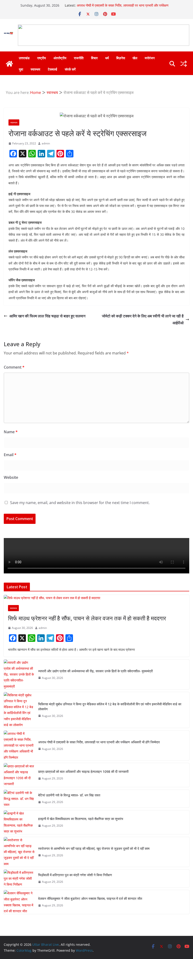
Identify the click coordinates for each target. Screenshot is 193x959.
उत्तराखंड (24, 58)
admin (46, 143)
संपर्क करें (70, 69)
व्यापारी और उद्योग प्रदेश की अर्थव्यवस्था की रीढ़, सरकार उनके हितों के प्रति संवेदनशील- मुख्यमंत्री (95, 671)
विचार (94, 58)
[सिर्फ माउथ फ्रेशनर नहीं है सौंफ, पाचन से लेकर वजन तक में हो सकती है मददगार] (96, 598)
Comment (14, 367)
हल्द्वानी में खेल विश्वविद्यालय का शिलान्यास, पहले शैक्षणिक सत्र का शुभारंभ (80, 818)
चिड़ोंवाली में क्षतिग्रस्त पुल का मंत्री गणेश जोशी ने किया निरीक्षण (75, 875)
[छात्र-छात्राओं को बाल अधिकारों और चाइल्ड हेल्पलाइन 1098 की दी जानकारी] (19, 775)
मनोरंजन (150, 58)
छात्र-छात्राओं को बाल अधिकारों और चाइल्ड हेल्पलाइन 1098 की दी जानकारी (83, 771)
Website (11, 477)
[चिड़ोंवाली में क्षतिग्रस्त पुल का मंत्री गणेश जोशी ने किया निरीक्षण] (19, 878)
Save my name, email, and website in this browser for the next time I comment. (80, 502)
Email (10, 454)
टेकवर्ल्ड (52, 69)
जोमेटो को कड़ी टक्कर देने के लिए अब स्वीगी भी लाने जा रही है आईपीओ (143, 319)
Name (11, 431)
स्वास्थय (35, 69)
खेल (135, 58)
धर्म (107, 58)
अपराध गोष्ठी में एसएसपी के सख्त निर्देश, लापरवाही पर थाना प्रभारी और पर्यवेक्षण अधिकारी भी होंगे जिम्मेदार (99, 742)
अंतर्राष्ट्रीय (59, 58)
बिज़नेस (120, 58)
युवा (21, 69)
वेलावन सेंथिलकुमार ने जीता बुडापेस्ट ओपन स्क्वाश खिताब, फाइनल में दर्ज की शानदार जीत (90, 898)
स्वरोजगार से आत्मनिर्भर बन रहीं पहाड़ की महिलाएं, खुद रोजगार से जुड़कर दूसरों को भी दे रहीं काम (93, 848)
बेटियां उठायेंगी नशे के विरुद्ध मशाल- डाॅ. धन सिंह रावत (69, 795)
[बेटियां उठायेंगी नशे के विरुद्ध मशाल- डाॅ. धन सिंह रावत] (19, 799)
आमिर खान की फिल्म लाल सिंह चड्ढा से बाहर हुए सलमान (47, 316)
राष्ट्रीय (41, 58)
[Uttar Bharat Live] (9, 63)
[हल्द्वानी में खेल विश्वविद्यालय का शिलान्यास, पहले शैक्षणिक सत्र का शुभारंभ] (19, 822)
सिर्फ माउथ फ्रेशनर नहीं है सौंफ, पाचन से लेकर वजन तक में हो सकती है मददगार (87, 618)
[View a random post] (183, 63)
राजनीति (79, 58)
